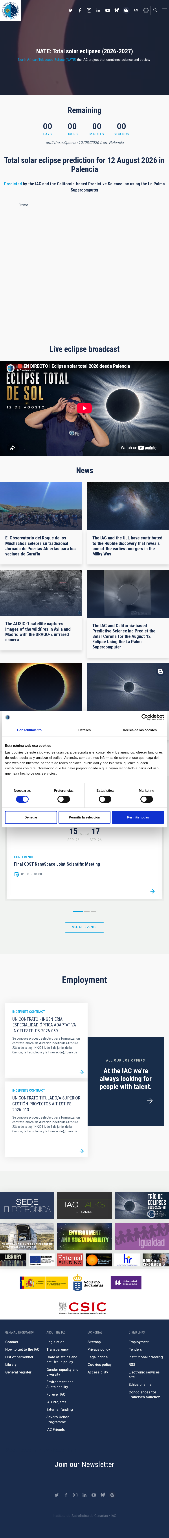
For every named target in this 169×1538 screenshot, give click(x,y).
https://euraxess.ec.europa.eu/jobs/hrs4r (127, 1260)
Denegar (30, 817)
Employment (139, 1342)
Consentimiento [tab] (29, 730)
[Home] (10, 10)
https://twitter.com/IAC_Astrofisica (70, 10)
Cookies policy (100, 1365)
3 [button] (93, 911)
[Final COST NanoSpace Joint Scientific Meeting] (152, 891)
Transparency (57, 1349)
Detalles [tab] (84, 730)
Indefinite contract (28, 1011)
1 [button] (78, 911)
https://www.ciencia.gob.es (44, 1282)
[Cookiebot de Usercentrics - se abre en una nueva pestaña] (144, 717)
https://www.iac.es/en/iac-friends (99, 1260)
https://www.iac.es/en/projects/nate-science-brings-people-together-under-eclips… (142, 1205)
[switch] (63, 799)
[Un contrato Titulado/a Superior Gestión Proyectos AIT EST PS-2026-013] (82, 1151)
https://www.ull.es (126, 1282)
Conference (24, 857)
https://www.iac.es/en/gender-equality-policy (142, 1236)
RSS (132, 1365)
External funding (59, 1409)
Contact (11, 1342)
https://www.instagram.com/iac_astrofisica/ (89, 10)
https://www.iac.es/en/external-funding (70, 1260)
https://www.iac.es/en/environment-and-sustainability (84, 1236)
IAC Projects (56, 1402)
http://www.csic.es (82, 1308)
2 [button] (87, 911)
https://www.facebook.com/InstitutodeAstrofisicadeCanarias (79, 10)
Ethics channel (140, 1384)
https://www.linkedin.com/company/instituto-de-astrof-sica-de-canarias (98, 10)
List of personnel (19, 1357)
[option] (84, 857)
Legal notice (98, 1357)
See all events (84, 927)
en (136, 10)
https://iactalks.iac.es (84, 1205)
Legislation (55, 1342)
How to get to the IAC (22, 1349)
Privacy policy (99, 1349)
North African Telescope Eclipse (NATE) (47, 60)
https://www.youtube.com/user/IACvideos (107, 10)
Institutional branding (146, 1357)
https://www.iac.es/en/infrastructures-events (27, 1236)
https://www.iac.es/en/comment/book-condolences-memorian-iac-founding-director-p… (156, 1260)
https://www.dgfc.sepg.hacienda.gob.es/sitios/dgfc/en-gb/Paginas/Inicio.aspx (42, 1260)
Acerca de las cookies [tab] (140, 730)
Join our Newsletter (84, 1464)
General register (18, 1372)
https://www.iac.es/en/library (13, 1260)
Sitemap (94, 1342)
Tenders (135, 1349)
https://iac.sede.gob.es (27, 1205)
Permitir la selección (84, 817)
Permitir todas (138, 817)
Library (11, 1365)
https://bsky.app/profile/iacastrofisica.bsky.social (116, 10)
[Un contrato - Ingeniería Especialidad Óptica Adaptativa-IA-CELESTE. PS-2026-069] (82, 1072)
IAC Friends (55, 1429)
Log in (146, 10)
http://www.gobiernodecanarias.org (88, 1282)
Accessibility (98, 1372)
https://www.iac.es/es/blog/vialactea (126, 10)
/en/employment (149, 1100)
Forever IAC (55, 1394)
